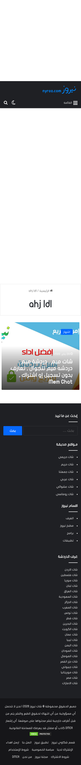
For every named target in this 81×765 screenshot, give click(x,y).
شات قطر (72, 618)
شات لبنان (72, 585)
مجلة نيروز (41, 756)
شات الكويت (70, 629)
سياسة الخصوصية (43, 749)
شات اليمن (71, 645)
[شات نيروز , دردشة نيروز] (60, 89)
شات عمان (71, 634)
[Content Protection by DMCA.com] (40, 735)
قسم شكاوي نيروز (63, 742)
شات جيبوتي (69, 667)
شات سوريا (71, 580)
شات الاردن (71, 569)
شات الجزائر (71, 602)
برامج (70, 533)
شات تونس (71, 612)
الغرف (70, 518)
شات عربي (67, 479)
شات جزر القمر (69, 661)
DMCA (15, 756)
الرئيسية (44, 290)
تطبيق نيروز (41, 742)
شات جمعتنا (66, 471)
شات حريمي (66, 457)
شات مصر (72, 677)
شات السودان (69, 650)
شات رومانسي (65, 494)
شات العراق (71, 591)
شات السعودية (68, 596)
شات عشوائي (65, 486)
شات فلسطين (69, 575)
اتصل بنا (27, 742)
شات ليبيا (72, 640)
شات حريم (67, 464)
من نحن (27, 756)
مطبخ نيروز (67, 525)
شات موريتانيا (69, 672)
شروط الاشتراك (60, 756)
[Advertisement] (40, 40)
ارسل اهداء (12, 742)
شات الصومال (69, 656)
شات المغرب (70, 607)
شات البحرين (70, 623)
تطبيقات (68, 540)
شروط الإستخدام (18, 749)
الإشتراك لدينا (65, 749)
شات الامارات (70, 683)
